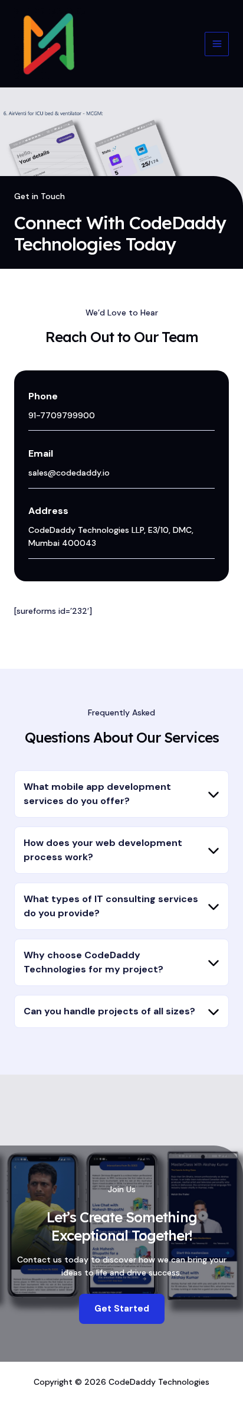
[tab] (121, 794)
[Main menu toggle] (217, 44)
